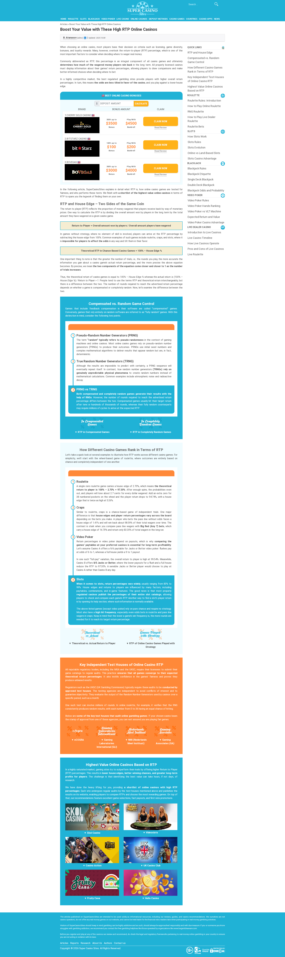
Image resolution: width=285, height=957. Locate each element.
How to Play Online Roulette (204, 106)
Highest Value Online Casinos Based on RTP (205, 88)
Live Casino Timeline (200, 237)
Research (85, 943)
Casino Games (177, 19)
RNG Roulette (196, 111)
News (217, 19)
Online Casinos (139, 19)
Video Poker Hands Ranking (204, 205)
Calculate (141, 103)
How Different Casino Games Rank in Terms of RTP (205, 69)
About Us (97, 943)
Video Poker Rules (198, 200)
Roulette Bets (196, 126)
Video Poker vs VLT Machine (204, 211)
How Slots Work (197, 136)
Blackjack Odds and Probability (206, 190)
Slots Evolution (196, 147)
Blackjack (94, 19)
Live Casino (123, 19)
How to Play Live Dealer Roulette (201, 119)
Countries (191, 19)
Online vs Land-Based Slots (204, 153)
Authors (108, 943)
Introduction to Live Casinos (204, 232)
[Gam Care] (198, 950)
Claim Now (160, 121)
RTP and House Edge (200, 52)
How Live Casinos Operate (203, 243)
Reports (74, 943)
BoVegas (71, 162)
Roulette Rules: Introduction (204, 100)
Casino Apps (205, 19)
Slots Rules (194, 142)
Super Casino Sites (89, 948)
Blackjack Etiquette (199, 173)
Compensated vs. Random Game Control (203, 60)
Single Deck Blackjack (200, 179)
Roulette (73, 19)
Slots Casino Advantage (202, 158)
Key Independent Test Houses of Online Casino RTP (206, 79)
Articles (64, 24)
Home (63, 19)
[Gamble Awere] (206, 950)
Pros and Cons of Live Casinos (206, 248)
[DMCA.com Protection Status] (217, 950)
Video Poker (108, 19)
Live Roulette (195, 254)
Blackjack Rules (197, 168)
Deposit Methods (158, 19)
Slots (83, 19)
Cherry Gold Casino (79, 115)
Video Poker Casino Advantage (206, 222)
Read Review (161, 127)
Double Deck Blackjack (201, 184)
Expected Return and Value (204, 216)
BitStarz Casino (76, 138)
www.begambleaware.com (185, 928)
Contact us (120, 943)
